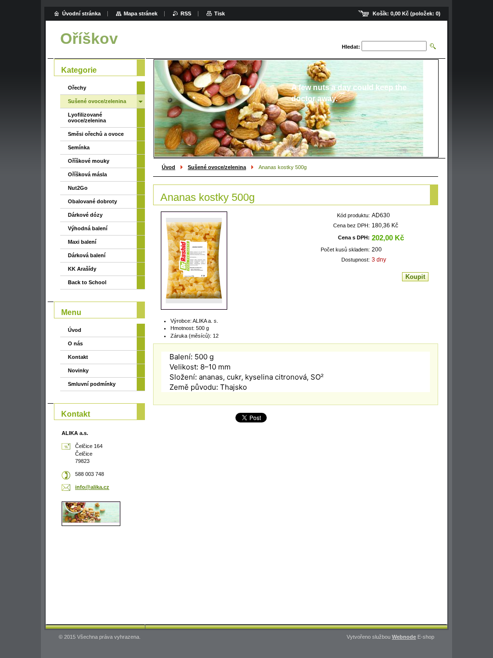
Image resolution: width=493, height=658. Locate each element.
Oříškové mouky (88, 161)
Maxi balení (82, 242)
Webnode (404, 637)
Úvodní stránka (81, 13)
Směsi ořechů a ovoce (96, 134)
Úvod (168, 167)
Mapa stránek (140, 13)
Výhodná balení (87, 228)
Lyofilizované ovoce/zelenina (87, 117)
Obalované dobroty (92, 201)
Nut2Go (78, 188)
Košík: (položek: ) (407, 13)
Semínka (79, 147)
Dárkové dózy (85, 215)
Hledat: (351, 47)
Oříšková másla (87, 174)
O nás (75, 343)
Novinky (78, 370)
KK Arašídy (82, 269)
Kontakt (78, 357)
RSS (186, 13)
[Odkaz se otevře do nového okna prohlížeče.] (194, 260)
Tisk (219, 13)
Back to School (87, 282)
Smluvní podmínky (92, 384)
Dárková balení (86, 255)
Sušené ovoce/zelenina (217, 167)
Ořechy (77, 88)
